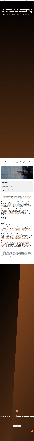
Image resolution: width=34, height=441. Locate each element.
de (29, 0)
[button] (32, 3)
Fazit (3, 190)
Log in (21, 0)
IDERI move (10, 203)
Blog (24, 0)
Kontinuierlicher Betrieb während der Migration (9, 187)
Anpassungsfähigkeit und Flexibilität (7, 186)
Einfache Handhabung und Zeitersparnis (8, 189)
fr (32, 0)
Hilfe (27, 0)
